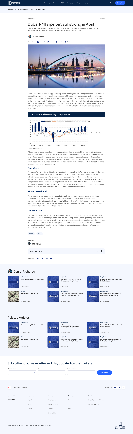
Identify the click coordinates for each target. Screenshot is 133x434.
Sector (30, 408)
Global (30, 400)
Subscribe (120, 3)
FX (68, 400)
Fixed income (52, 400)
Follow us (108, 387)
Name (39, 369)
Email (68, 42)
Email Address (71, 369)
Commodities (52, 413)
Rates (69, 408)
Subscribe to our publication (96, 400)
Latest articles (12, 396)
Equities (50, 408)
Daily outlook (11, 399)
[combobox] (22, 372)
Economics (12, 9)
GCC (69, 404)
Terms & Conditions (93, 404)
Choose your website (20, 387)
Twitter (51, 42)
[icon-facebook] (38, 258)
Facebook (42, 42)
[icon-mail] (51, 258)
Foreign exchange (53, 404)
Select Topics (12, 369)
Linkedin (60, 42)
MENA (29, 404)
